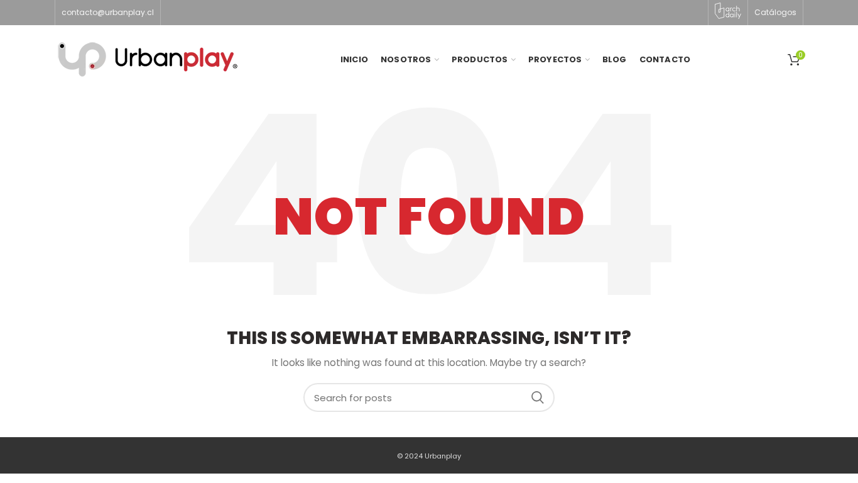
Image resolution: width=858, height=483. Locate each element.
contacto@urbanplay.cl (108, 12)
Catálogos (775, 12)
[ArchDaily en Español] (728, 11)
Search (537, 397)
